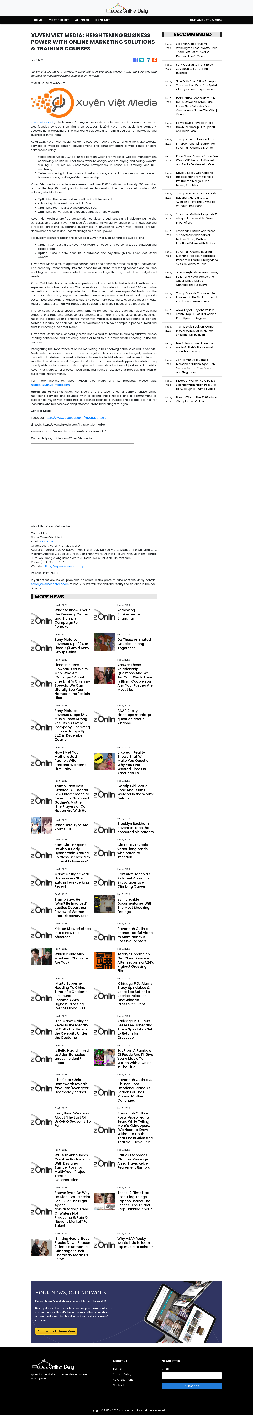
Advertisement (123, 1380)
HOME (38, 20)
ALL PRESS (82, 20)
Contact (118, 1385)
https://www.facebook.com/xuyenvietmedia (76, 418)
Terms (117, 1369)
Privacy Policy (122, 1374)
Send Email (46, 541)
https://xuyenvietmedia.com (50, 385)
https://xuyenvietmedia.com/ (63, 566)
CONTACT (102, 20)
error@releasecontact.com (50, 584)
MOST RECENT (59, 20)
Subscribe (192, 1386)
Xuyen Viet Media (42, 122)
